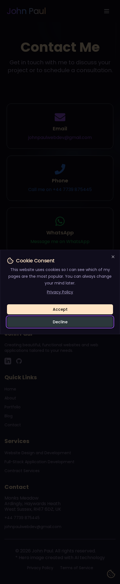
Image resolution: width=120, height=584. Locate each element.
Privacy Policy (60, 292)
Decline (60, 322)
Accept (60, 309)
